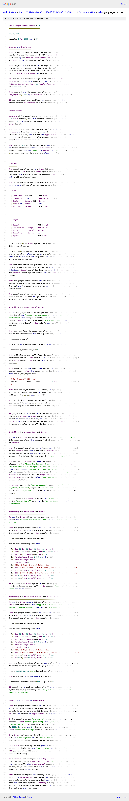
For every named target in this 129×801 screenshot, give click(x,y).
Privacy (22, 797)
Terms (29, 797)
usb (100, 12)
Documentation (86, 12)
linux (21, 12)
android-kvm (10, 12)
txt (118, 797)
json (124, 797)
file (54, 18)
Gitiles (15, 797)
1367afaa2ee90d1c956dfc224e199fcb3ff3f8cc (50, 12)
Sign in (123, 4)
